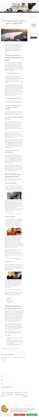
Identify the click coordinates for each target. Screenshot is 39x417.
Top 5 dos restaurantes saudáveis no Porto (14, 340)
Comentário (3, 361)
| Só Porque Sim (24, 1)
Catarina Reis (10, 348)
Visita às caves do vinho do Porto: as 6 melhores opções (7, 394)
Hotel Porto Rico (10, 297)
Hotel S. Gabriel (9, 301)
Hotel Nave (9, 298)
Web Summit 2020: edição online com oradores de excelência (20, 394)
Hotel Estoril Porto (10, 299)
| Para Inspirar (4, 1)
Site (1, 383)
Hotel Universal (10, 302)
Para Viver (14, 18)
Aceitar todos (31, 414)
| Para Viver (17, 1)
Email (2, 379)
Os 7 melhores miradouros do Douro (13, 344)
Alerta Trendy (19, 6)
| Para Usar (11, 1)
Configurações (7, 414)
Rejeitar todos (19, 414)
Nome (2, 375)
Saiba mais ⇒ (19, 213)
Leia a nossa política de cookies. (21, 411)
